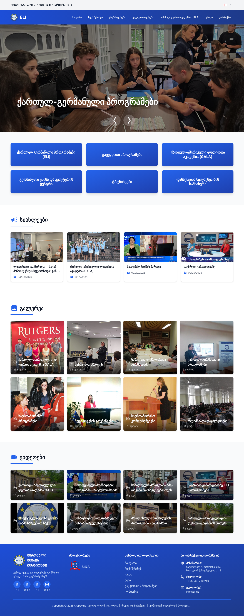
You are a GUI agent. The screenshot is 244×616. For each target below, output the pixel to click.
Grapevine (80, 605)
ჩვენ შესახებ (95, 17)
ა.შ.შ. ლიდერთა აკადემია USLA (179, 17)
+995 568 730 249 (197, 580)
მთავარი (77, 17)
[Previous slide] (115, 120)
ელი (128, 580)
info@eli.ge (192, 591)
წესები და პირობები (133, 605)
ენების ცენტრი (117, 17)
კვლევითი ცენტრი (143, 17)
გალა (128, 574)
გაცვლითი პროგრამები (141, 586)
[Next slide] (129, 120)
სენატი (209, 17)
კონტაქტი (225, 17)
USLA (86, 566)
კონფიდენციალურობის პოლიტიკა (170, 605)
